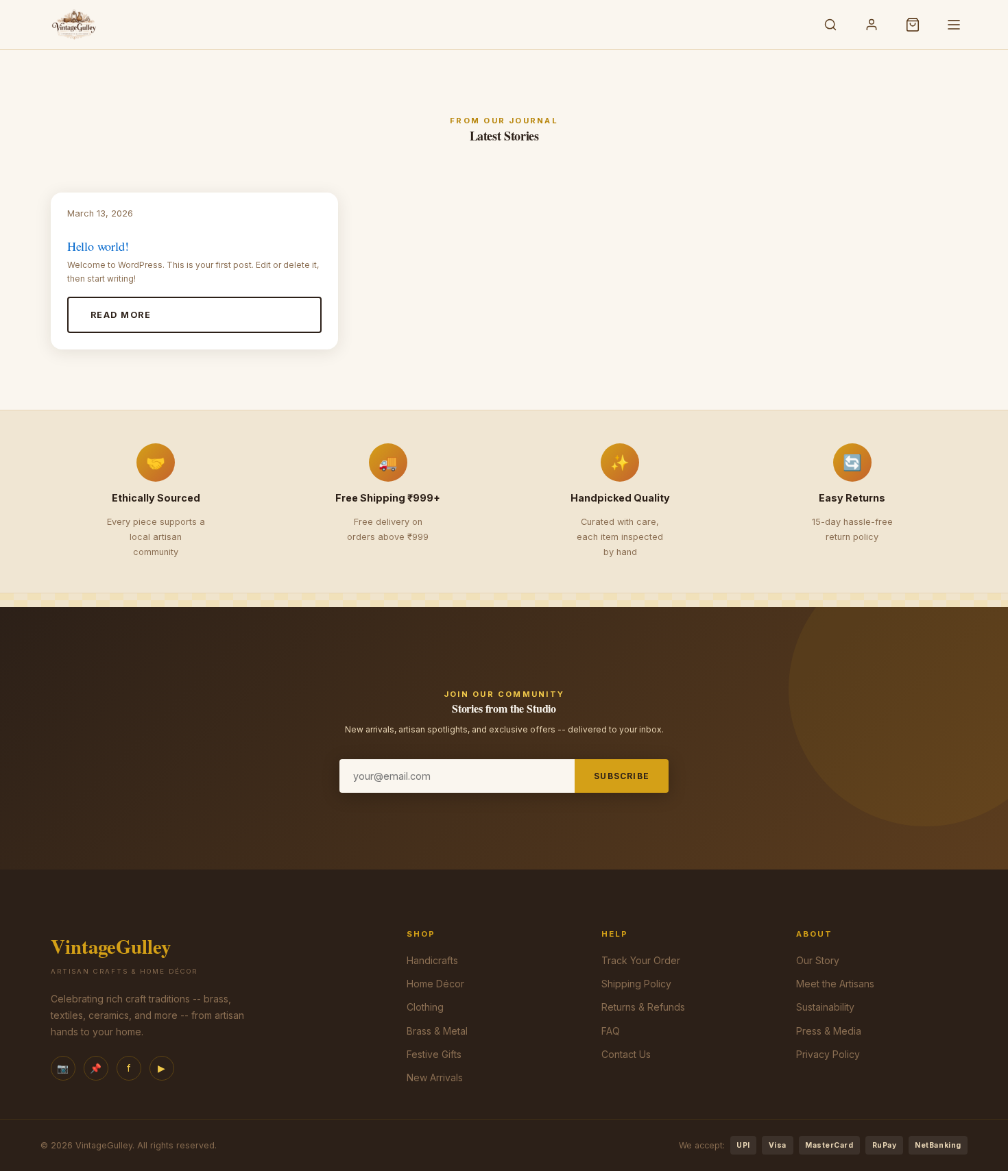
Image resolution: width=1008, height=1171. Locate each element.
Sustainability (825, 1007)
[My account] (871, 24)
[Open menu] (954, 24)
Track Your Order (640, 960)
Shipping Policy (636, 983)
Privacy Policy (828, 1054)
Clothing (425, 1007)
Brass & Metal (437, 1031)
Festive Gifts (434, 1054)
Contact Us (626, 1054)
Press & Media (828, 1031)
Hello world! (98, 246)
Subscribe (621, 776)
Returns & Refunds (643, 1007)
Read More (121, 315)
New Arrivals (435, 1077)
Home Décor (435, 983)
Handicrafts (432, 960)
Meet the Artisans (835, 983)
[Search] (830, 24)
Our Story (817, 960)
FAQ (610, 1031)
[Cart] (912, 24)
